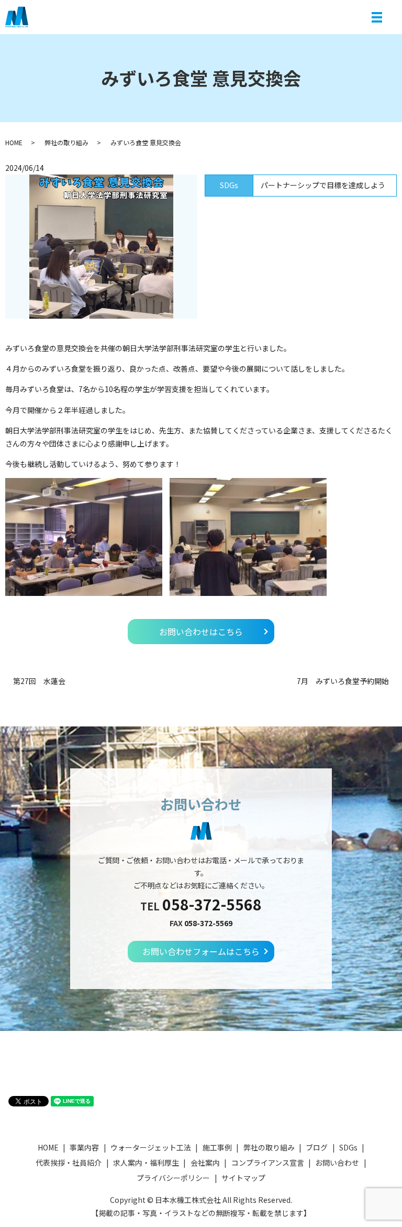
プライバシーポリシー (173, 1177)
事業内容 (84, 1147)
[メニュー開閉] (377, 17)
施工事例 (217, 1147)
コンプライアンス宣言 (267, 1162)
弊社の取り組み (66, 142)
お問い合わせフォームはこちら (201, 951)
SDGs (348, 1147)
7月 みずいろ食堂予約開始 (343, 681)
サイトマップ (243, 1177)
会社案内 (205, 1162)
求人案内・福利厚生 (146, 1162)
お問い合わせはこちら (201, 631)
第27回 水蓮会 (39, 681)
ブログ (317, 1147)
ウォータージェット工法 (150, 1147)
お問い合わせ (337, 1162)
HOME (14, 142)
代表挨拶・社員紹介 (69, 1162)
